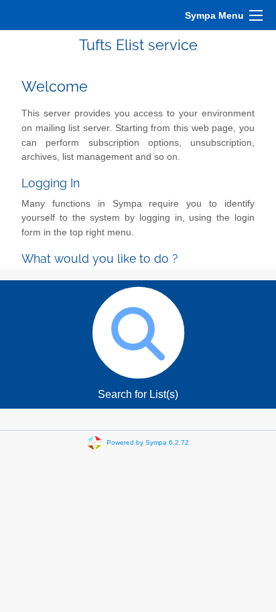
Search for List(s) (138, 394)
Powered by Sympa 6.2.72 (148, 442)
